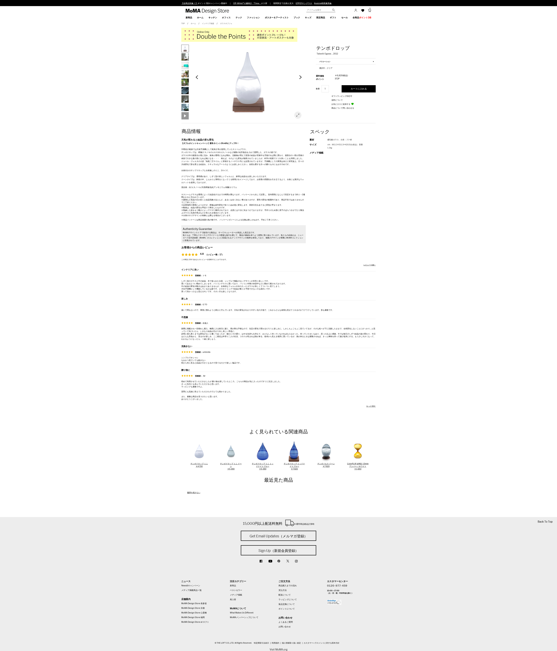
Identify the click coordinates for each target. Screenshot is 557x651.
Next (300, 78)
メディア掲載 (236, 595)
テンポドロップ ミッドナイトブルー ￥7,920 (294, 466)
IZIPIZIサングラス (304, 3)
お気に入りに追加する (341, 104)
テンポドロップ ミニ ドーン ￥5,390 (231, 466)
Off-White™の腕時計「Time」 (247, 3)
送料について (337, 100)
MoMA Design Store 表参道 (194, 604)
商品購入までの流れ (287, 586)
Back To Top (545, 521)
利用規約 (275, 643)
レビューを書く (370, 265)
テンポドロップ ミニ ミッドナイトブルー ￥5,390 (262, 466)
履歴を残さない (193, 493)
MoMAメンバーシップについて (244, 617)
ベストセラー (236, 590)
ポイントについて (286, 609)
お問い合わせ (284, 627)
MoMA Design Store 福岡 (193, 617)
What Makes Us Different (241, 613)
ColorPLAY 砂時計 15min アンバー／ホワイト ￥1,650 (358, 466)
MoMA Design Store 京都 (193, 608)
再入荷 (233, 600)
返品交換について (286, 604)
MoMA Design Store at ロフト (195, 622)
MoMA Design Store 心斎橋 (194, 613)
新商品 (233, 586)
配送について (284, 595)
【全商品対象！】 (189, 3)
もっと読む (371, 406)
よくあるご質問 (285, 622)
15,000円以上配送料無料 (278, 523)
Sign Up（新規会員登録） (278, 551)
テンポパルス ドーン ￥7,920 (326, 465)
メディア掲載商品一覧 (191, 590)
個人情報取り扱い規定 (291, 643)
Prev (196, 78)
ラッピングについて (287, 600)
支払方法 (282, 590)
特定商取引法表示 (261, 643)
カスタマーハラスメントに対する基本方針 (321, 643)
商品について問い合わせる (342, 108)
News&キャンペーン (190, 586)
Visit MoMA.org (278, 649)
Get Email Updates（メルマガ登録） (279, 536)
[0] (368, 11)
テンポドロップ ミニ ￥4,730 (199, 465)
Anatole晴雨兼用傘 (323, 3)
